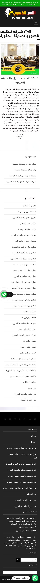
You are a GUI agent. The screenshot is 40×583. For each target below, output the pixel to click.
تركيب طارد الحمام (28, 223)
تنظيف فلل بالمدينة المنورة (25, 270)
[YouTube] (5, 419)
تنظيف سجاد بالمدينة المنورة (24, 252)
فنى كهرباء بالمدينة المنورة (25, 506)
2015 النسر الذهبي (5, 579)
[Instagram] (15, 419)
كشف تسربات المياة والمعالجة (23, 358)
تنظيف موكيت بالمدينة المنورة (23, 305)
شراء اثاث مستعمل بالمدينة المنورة (21, 448)
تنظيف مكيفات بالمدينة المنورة (23, 294)
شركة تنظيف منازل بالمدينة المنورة (21, 482)
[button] (35, 578)
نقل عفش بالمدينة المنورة (25, 394)
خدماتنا (33, 436)
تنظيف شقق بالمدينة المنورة (24, 264)
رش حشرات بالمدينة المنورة (24, 323)
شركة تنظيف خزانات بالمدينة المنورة (21, 463)
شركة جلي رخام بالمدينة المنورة (22, 175)
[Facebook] (35, 419)
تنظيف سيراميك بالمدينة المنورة (23, 258)
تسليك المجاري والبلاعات (25, 241)
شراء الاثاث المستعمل (27, 329)
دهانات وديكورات (29, 317)
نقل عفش (31, 388)
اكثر (19, 138)
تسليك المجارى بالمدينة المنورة (23, 235)
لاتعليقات (19, 136)
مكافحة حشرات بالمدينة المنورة (23, 376)
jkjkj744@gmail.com (8, 4)
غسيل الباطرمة (29, 341)
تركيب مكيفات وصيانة (27, 229)
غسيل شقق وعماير (28, 347)
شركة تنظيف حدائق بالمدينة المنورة (21, 181)
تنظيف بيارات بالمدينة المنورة (24, 246)
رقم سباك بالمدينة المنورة (25, 169)
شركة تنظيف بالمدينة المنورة (24, 335)
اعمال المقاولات (29, 205)
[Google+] (25, 419)
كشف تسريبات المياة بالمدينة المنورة (21, 364)
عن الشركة (31, 494)
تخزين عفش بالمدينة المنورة (24, 217)
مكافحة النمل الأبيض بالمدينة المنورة (21, 370)
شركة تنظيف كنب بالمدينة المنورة (22, 476)
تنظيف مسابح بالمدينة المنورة (24, 288)
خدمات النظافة (30, 311)
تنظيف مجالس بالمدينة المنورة (23, 282)
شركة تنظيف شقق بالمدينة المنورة (22, 470)
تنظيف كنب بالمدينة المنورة (24, 276)
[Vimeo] (10, 419)
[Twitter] (30, 419)
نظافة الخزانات (29, 382)
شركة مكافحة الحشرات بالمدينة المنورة (19, 488)
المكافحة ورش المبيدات (26, 211)
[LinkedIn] (20, 419)
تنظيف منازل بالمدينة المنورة (24, 299)
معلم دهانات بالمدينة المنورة (24, 164)
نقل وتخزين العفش (28, 399)
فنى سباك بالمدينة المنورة (25, 500)
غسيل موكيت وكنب (28, 352)
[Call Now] (4, 294)
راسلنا (33, 442)
